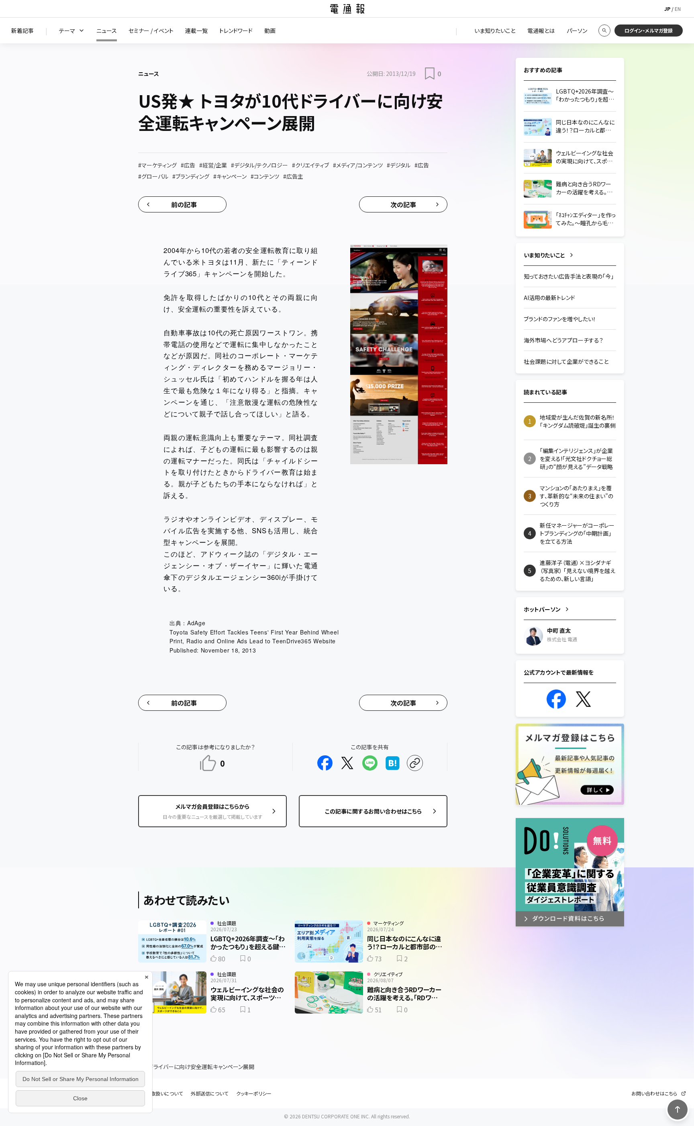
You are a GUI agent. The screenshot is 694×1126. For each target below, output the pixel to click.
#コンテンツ (265, 176)
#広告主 (293, 176)
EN (678, 8)
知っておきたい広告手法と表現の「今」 (569, 276)
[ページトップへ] (677, 1109)
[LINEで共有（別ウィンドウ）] (370, 763)
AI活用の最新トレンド (549, 298)
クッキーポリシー (253, 1093)
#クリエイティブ (310, 165)
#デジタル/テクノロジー (259, 165)
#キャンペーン (230, 176)
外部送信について (209, 1093)
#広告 (188, 165)
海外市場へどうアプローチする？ (563, 340)
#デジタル (398, 165)
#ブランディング (190, 176)
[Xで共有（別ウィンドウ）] (347, 763)
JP (667, 8)
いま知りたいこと (544, 255)
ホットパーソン (542, 609)
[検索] (604, 30)
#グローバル (153, 176)
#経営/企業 (213, 165)
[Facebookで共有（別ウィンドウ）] (325, 763)
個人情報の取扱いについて (155, 1093)
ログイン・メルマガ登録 (649, 30)
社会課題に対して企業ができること (566, 361)
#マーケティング (157, 165)
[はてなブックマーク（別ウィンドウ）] (392, 763)
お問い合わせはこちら (654, 1093)
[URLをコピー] (415, 763)
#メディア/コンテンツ (358, 165)
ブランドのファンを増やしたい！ (560, 319)
